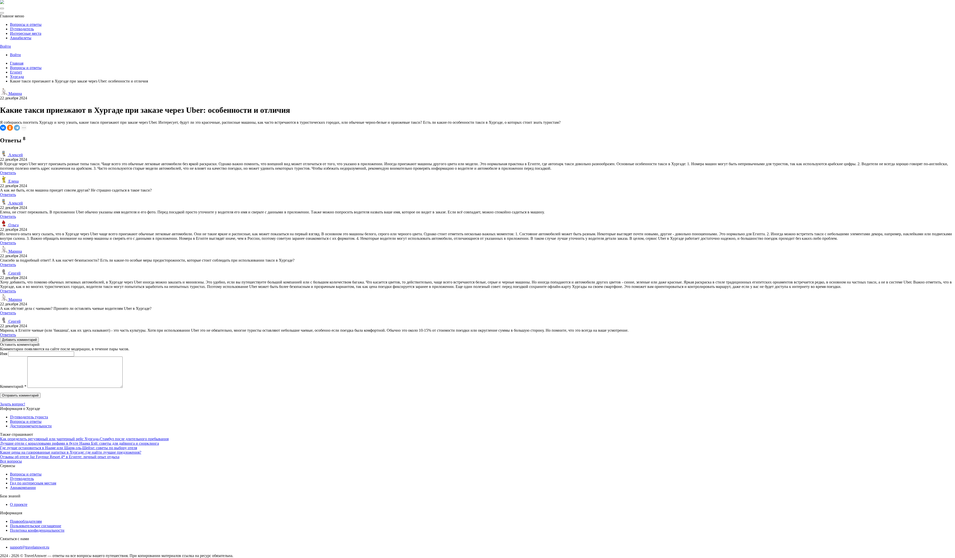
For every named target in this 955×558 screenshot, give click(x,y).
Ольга (13, 225)
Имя (3, 354)
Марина (14, 93)
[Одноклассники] (10, 128)
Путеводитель (22, 29)
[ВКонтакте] (3, 128)
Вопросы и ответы (26, 24)
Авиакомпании (23, 487)
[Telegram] (17, 128)
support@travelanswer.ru (29, 547)
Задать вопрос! (12, 404)
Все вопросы (11, 461)
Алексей (15, 155)
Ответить (8, 173)
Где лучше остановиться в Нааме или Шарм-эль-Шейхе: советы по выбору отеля (68, 448)
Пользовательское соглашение (35, 526)
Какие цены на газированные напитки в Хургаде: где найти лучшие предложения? (70, 452)
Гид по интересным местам (33, 483)
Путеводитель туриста (29, 417)
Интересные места (25, 33)
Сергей (14, 273)
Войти (5, 46)
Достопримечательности (31, 426)
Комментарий (13, 386)
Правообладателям (26, 521)
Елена (13, 181)
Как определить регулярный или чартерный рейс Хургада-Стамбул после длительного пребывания (84, 439)
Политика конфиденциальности (37, 530)
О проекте (18, 504)
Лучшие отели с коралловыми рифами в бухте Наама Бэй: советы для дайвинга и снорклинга (79, 443)
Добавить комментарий (19, 340)
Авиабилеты (20, 38)
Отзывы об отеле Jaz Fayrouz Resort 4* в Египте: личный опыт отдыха (59, 457)
